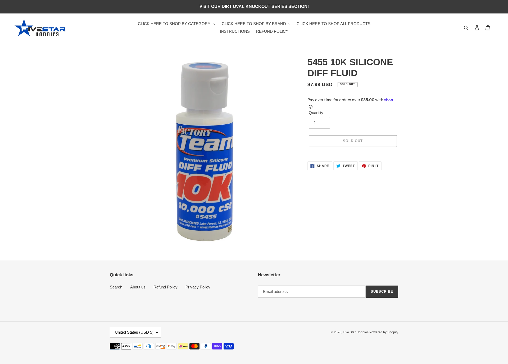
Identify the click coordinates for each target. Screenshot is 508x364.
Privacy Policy (197, 287)
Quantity (316, 112)
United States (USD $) (134, 332)
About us (138, 287)
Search (116, 287)
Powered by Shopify (383, 332)
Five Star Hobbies (356, 332)
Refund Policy (165, 287)
